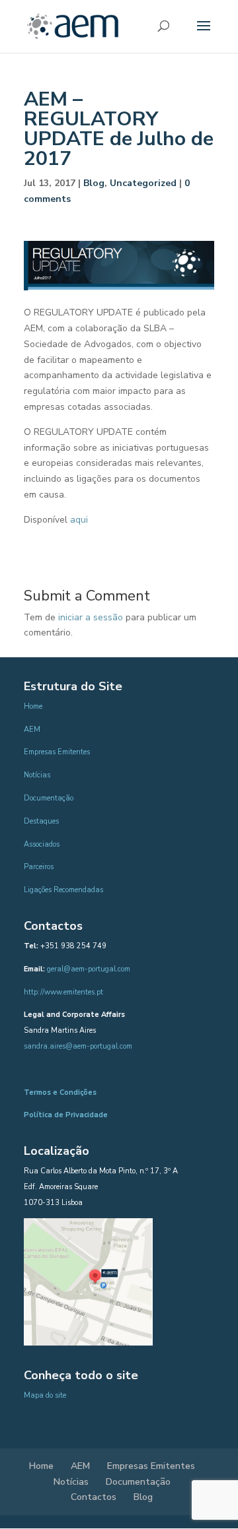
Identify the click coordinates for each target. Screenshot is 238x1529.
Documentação (48, 798)
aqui (79, 519)
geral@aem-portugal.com (88, 969)
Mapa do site (45, 1395)
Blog (93, 183)
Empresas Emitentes (57, 752)
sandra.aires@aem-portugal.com (78, 1046)
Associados (42, 844)
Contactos (93, 1497)
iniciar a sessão (90, 617)
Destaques (41, 821)
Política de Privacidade (66, 1115)
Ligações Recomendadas (63, 890)
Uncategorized (143, 183)
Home (33, 706)
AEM (32, 729)
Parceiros (39, 867)
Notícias (37, 775)
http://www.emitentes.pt (63, 992)
